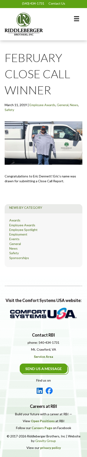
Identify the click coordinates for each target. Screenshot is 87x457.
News (74, 105)
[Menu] (76, 18)
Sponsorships (19, 258)
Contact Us (56, 3)
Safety (9, 110)
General (62, 105)
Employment (18, 234)
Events (14, 239)
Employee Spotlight (23, 230)
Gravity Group (45, 441)
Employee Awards (42, 105)
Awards (14, 220)
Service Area (43, 356)
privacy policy (50, 448)
